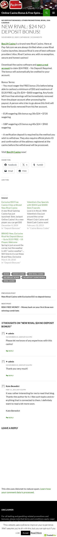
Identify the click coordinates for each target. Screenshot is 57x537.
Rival (43, 20)
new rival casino (36, 274)
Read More (36, 532)
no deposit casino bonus (34, 277)
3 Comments (36, 37)
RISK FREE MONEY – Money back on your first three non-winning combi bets (27, 307)
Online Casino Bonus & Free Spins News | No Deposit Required (22, 12)
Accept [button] (25, 533)
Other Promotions (30, 20)
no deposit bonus (11, 277)
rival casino (9, 281)
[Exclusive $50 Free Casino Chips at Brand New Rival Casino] (14, 215)
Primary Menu (53, 12)
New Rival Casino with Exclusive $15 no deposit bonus (26, 295)
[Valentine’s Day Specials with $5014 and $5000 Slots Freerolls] (40, 215)
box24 (6, 274)
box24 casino (19, 274)
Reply (11, 351)
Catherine (24, 37)
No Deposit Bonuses (11, 20)
